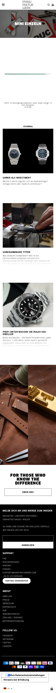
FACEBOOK (8, 636)
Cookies (7, 569)
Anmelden (28, 545)
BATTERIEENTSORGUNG (13, 621)
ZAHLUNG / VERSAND (12, 618)
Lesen (8, 193)
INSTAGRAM (8, 639)
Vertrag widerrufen (16, 581)
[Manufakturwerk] (28, 5)
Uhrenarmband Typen (16, 252)
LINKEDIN (7, 646)
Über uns (28, 492)
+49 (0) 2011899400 (13, 576)
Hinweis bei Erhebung (16, 679)
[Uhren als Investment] (28, 151)
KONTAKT (7, 566)
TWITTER (7, 643)
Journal (28, 126)
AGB (4, 610)
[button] (8, 688)
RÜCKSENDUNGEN (11, 562)
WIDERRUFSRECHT (11, 614)
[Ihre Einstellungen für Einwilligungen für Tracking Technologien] (51, 688)
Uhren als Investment (17, 178)
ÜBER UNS (7, 596)
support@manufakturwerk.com (19, 573)
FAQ (4, 558)
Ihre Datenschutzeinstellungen (27, 675)
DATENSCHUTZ (9, 607)
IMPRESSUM (8, 603)
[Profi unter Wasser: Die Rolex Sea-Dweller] (28, 305)
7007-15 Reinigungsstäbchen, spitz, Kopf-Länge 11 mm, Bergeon (28, 104)
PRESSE (6, 600)
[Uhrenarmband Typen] (28, 225)
